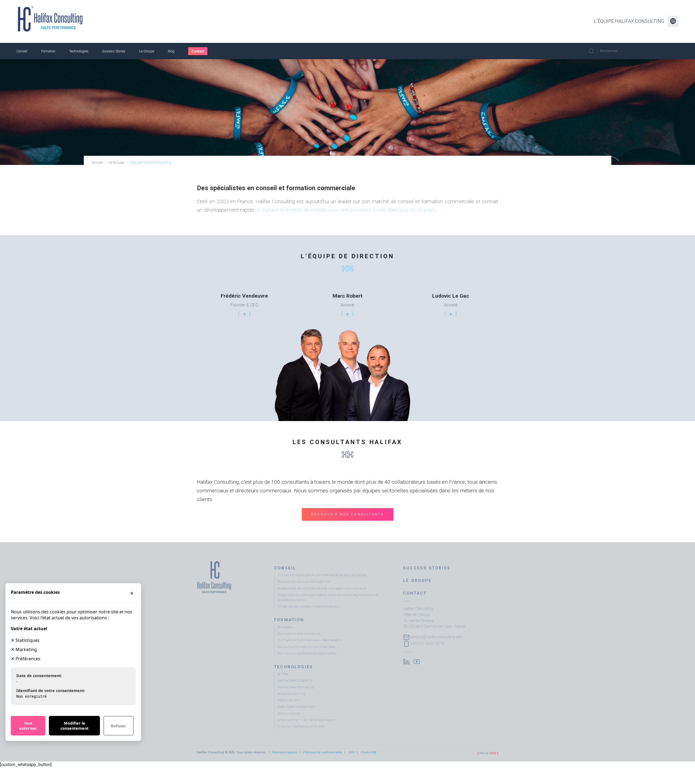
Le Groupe (146, 51)
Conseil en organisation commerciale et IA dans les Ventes (322, 575)
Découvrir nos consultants (347, 514)
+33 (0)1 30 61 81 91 (428, 643)
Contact (197, 51)
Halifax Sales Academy (295, 680)
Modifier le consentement (75, 726)
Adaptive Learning (291, 693)
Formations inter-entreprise (299, 634)
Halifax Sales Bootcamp (296, 687)
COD (492, 753)
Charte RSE (369, 752)
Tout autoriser (28, 726)
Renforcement (289, 700)
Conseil (21, 51)
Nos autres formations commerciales (306, 647)
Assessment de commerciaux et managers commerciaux (322, 588)
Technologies (79, 51)
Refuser (118, 725)
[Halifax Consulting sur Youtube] (416, 661)
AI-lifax (283, 674)
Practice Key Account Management (304, 581)
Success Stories (113, 51)
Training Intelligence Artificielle (301, 726)
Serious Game (288, 713)
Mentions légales (284, 752)
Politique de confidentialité (322, 752)
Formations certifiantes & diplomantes (307, 653)
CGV (351, 752)
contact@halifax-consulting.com (436, 637)
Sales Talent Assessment (296, 707)
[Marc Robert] (347, 313)
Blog (171, 51)
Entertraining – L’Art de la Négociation (307, 720)
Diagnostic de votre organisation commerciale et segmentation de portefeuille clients (328, 597)
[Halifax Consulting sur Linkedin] (406, 661)
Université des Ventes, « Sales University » (309, 606)
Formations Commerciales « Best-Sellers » (310, 640)
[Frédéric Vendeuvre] (244, 313)
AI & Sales (285, 627)
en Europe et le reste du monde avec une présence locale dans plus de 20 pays (345, 210)
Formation (48, 51)
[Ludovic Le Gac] (451, 313)
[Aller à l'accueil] (50, 18)
